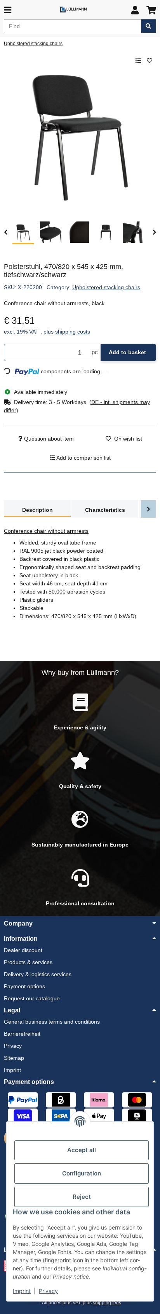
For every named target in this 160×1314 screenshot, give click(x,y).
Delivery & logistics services (37, 974)
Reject (82, 1196)
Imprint (22, 1291)
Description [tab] (37, 510)
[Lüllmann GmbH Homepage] (73, 9)
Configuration (81, 1173)
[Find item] (148, 26)
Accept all (81, 1150)
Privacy (48, 1291)
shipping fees (107, 1302)
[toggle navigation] (7, 10)
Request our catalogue (32, 998)
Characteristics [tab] (105, 510)
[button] (135, 10)
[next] (154, 232)
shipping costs (72, 331)
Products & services (28, 962)
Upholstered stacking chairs (106, 287)
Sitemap (14, 1058)
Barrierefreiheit (22, 1034)
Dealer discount (23, 950)
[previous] (5, 232)
